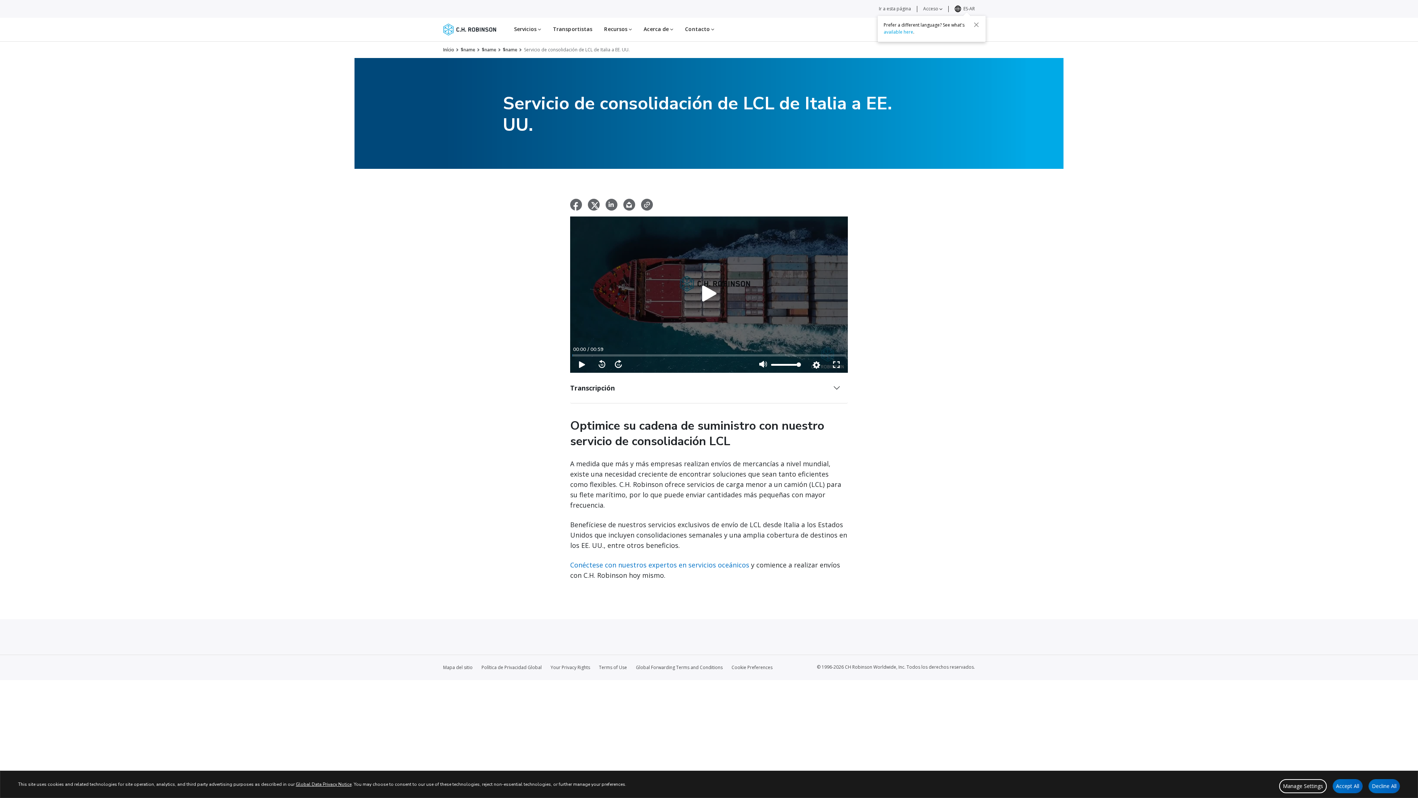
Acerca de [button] (657, 29)
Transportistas (572, 29)
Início (448, 50)
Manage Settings (1303, 786)
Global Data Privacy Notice (324, 784)
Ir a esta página (895, 9)
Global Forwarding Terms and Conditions (679, 667)
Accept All (1347, 786)
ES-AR (969, 9)
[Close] (976, 24)
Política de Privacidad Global (512, 667)
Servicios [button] (526, 29)
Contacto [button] (698, 29)
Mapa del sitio (458, 667)
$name (468, 50)
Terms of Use (613, 667)
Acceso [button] (931, 9)
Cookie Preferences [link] (752, 667)
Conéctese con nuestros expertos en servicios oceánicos (659, 564)
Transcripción (592, 387)
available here (898, 32)
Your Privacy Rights (570, 667)
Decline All (1384, 786)
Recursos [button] (616, 29)
